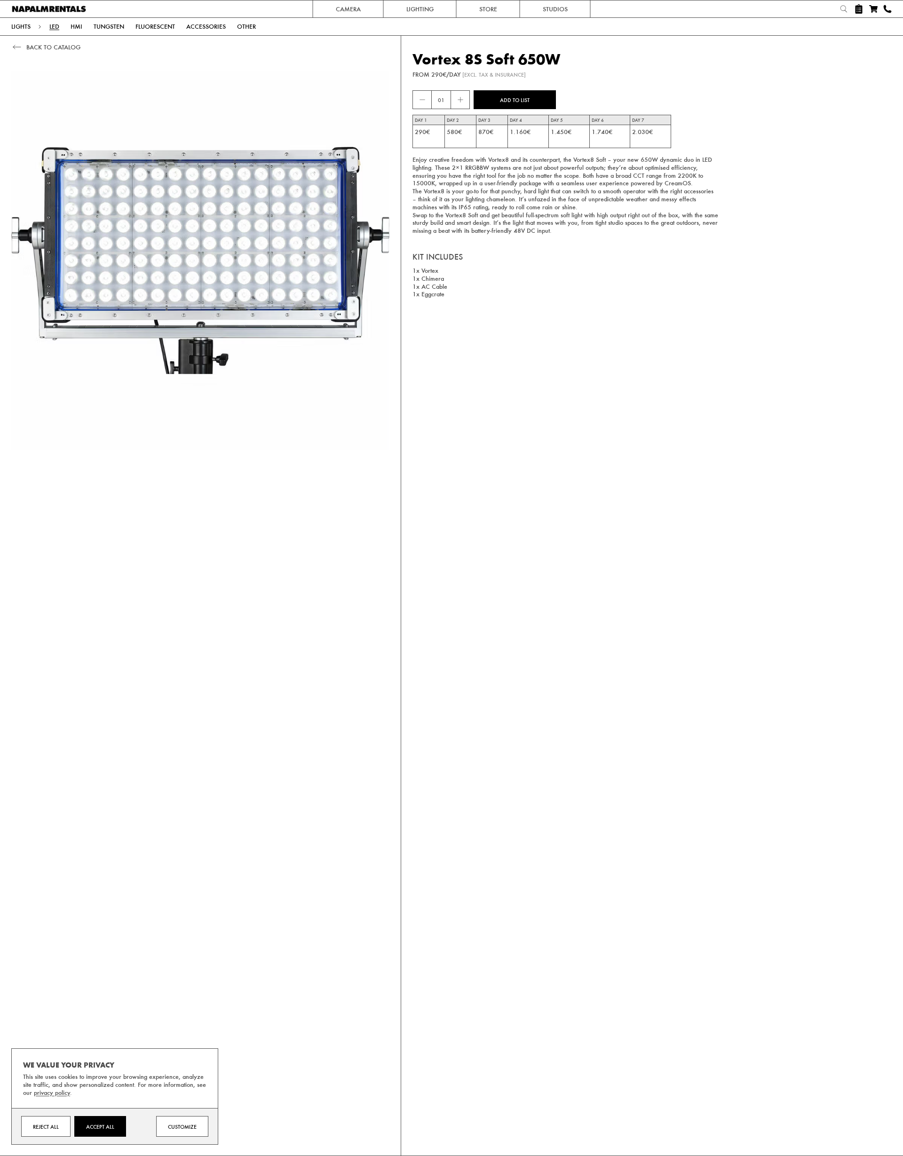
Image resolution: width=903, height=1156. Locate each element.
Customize (182, 1126)
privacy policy (52, 1092)
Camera (348, 8)
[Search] (843, 9)
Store (488, 8)
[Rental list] (858, 9)
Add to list (515, 99)
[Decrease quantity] (422, 100)
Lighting (420, 8)
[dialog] (114, 1096)
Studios (555, 8)
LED (54, 27)
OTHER (246, 27)
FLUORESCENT (155, 27)
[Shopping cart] (873, 9)
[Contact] (887, 8)
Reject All (46, 1126)
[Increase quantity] (460, 100)
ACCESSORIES (206, 27)
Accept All (100, 1126)
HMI (76, 27)
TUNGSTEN (109, 27)
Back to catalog (53, 46)
